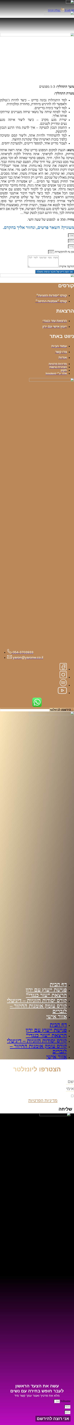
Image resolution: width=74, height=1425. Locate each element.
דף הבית (58, 984)
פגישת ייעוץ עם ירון (46, 990)
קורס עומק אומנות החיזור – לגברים (38, 1008)
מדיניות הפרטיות (42, 1100)
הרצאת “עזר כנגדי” (46, 995)
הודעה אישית (66, 266)
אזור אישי (56, 1016)
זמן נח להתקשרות (64, 251)
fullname (65, 1401)
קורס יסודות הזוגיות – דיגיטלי (37, 1000)
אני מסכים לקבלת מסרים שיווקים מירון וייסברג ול (38, 1098)
